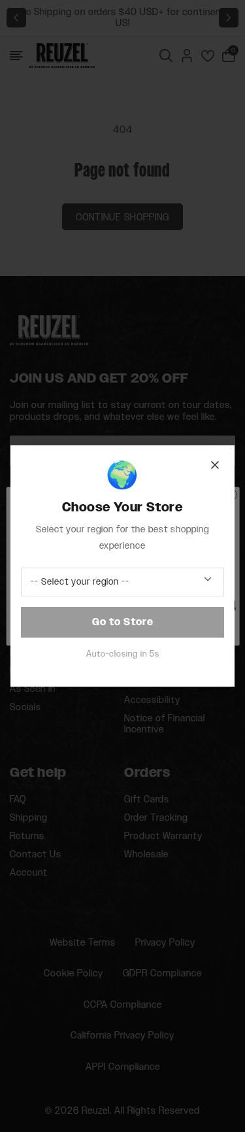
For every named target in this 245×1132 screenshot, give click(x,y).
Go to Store (123, 622)
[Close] (214, 465)
